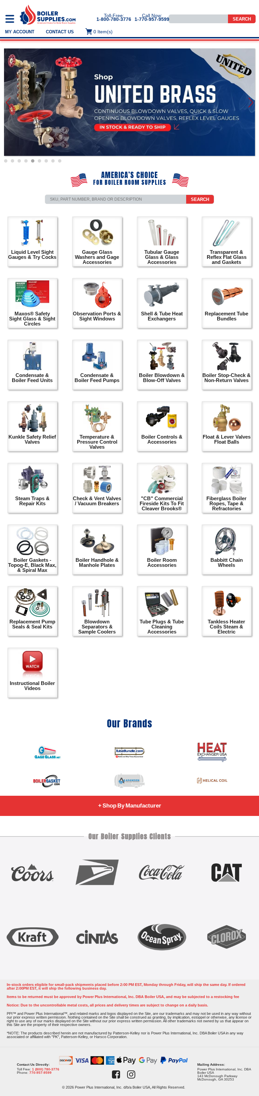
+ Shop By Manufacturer (129, 805)
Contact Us (60, 31)
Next (251, 102)
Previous (8, 102)
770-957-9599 (40, 1072)
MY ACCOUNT (19, 31)
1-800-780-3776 (113, 19)
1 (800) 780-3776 (45, 1069)
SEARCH (200, 199)
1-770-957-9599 (152, 19)
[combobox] (115, 199)
